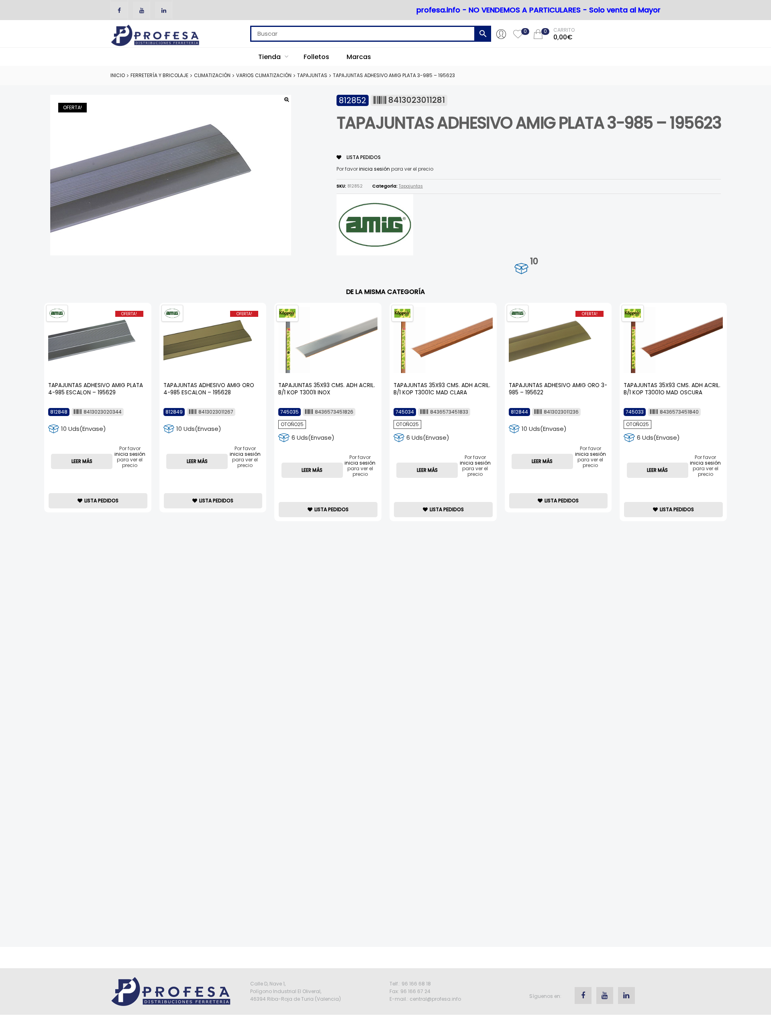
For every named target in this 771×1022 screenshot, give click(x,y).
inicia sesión (374, 168)
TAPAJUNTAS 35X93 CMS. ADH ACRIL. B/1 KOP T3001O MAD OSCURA (672, 389)
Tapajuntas (312, 75)
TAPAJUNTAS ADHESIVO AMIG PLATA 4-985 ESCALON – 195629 (95, 389)
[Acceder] (501, 34)
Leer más (81, 461)
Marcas (359, 56)
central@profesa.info (435, 998)
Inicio (117, 75)
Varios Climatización (264, 75)
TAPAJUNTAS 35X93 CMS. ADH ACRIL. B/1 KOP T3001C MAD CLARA (442, 389)
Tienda (270, 56)
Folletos (316, 56)
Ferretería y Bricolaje (159, 75)
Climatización (212, 75)
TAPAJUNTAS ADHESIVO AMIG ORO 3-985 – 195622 (558, 389)
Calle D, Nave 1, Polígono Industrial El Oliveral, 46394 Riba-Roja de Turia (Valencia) (295, 991)
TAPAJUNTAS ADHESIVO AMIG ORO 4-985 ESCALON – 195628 (208, 389)
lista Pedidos (363, 157)
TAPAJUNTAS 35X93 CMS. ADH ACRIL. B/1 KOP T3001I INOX (326, 389)
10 (533, 261)
